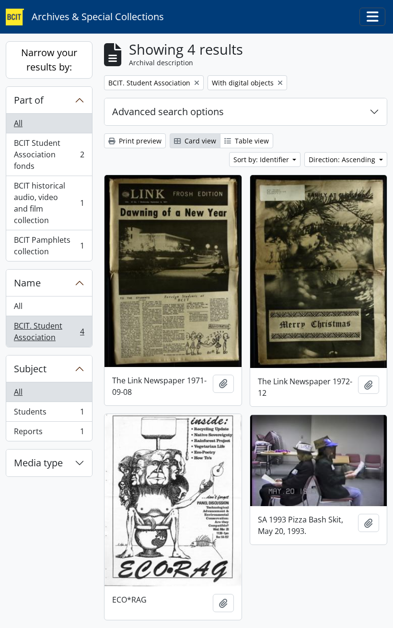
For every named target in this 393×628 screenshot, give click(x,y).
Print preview (139, 140)
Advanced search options (168, 111)
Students (48, 414)
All (18, 123)
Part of (29, 100)
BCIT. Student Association (48, 331)
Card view (199, 140)
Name (27, 282)
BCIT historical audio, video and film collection (48, 202)
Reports (48, 433)
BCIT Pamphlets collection (48, 246)
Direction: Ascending (343, 159)
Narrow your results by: (49, 59)
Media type (38, 462)
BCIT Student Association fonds (48, 154)
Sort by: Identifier (262, 159)
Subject (30, 368)
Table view (251, 140)
